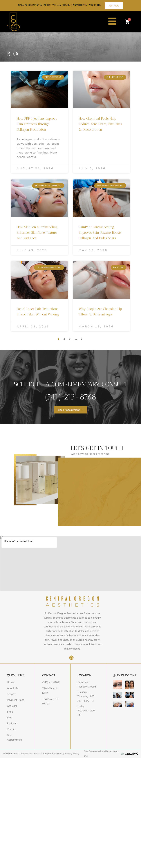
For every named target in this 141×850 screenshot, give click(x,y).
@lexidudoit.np (124, 675)
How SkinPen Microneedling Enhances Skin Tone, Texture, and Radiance (37, 232)
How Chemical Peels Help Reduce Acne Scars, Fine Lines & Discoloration (100, 124)
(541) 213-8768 (70, 397)
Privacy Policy (71, 753)
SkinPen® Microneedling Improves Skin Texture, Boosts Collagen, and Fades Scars (100, 232)
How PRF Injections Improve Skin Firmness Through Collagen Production (37, 124)
